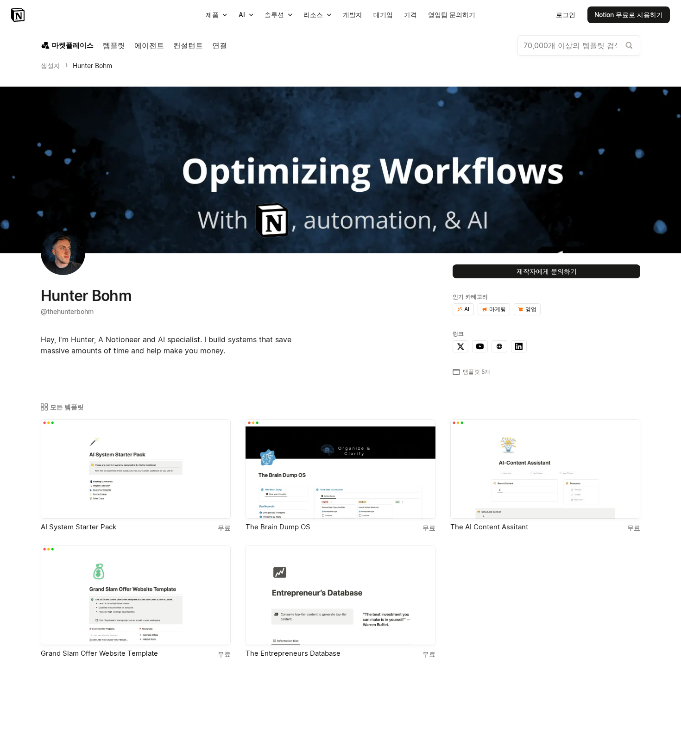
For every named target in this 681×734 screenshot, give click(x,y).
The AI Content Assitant (489, 526)
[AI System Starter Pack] (136, 469)
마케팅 (497, 309)
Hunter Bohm (92, 65)
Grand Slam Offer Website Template (99, 653)
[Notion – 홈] (18, 15)
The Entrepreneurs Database (293, 653)
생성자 (50, 65)
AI (466, 309)
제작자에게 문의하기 (547, 271)
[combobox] (578, 45)
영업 (530, 309)
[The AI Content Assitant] (545, 469)
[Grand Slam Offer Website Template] (136, 595)
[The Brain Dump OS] (340, 469)
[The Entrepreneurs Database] (340, 595)
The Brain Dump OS (278, 526)
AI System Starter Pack (78, 526)
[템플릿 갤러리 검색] (629, 45)
